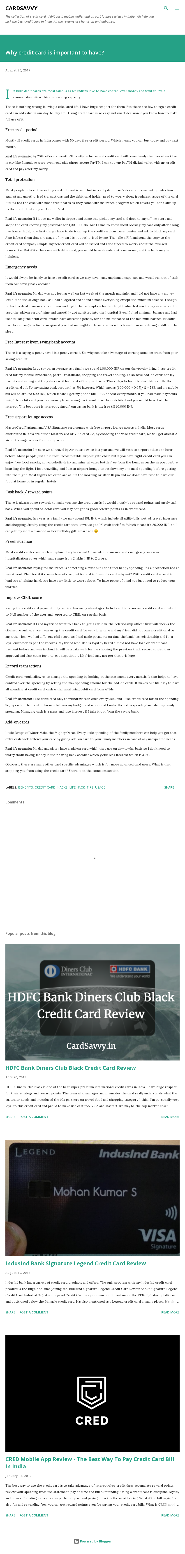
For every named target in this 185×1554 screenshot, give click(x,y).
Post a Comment (34, 1117)
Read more (170, 1117)
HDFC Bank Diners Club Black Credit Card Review (70, 1067)
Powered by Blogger (95, 1541)
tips (90, 787)
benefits (25, 787)
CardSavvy (21, 8)
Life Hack (77, 787)
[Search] (166, 8)
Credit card (45, 787)
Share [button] (169, 787)
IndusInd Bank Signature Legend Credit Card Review (75, 1263)
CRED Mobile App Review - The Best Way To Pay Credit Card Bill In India (89, 1462)
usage (100, 787)
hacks (62, 787)
